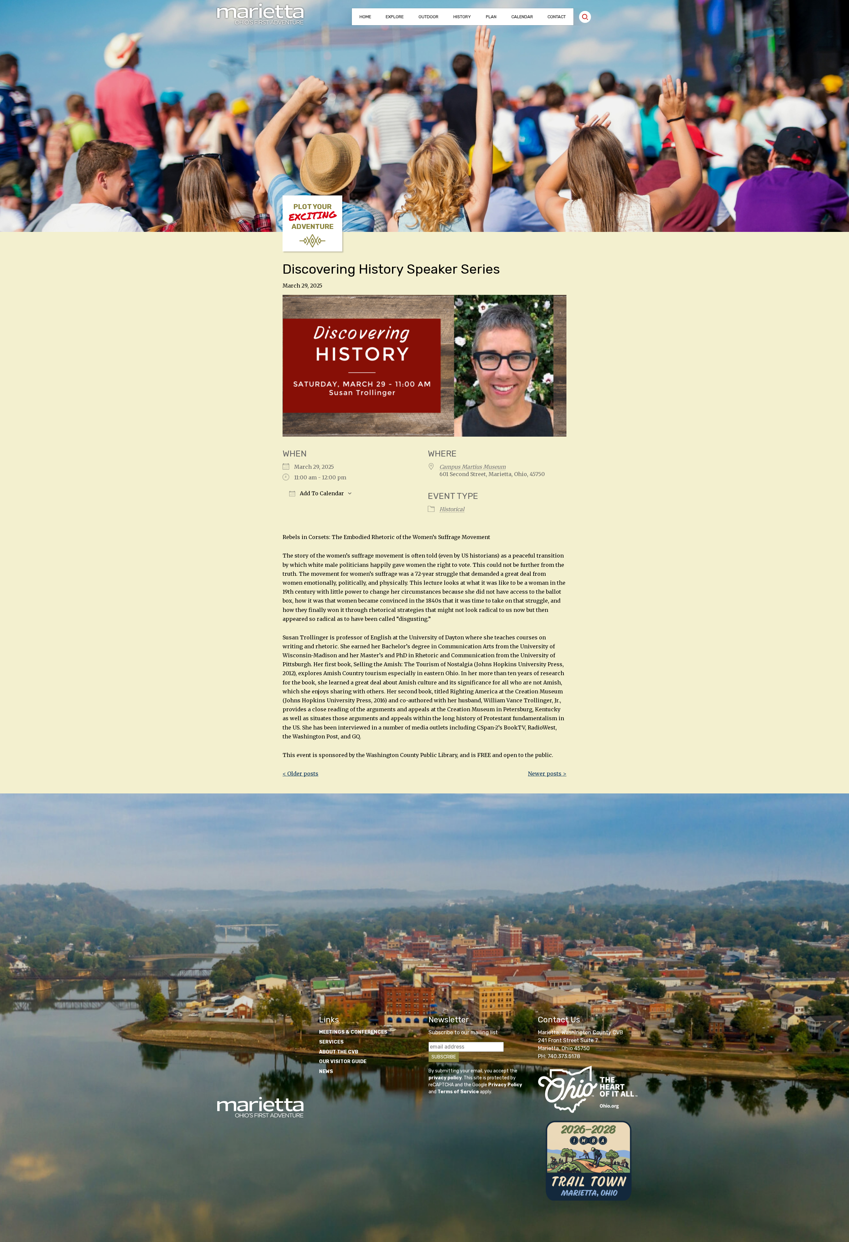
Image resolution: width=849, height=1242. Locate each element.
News (326, 1071)
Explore (395, 16)
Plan (491, 16)
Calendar (522, 16)
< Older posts (300, 773)
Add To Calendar (321, 493)
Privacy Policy (505, 1085)
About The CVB (338, 1052)
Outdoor (428, 16)
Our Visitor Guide (342, 1061)
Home (365, 16)
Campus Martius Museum (472, 466)
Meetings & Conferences (353, 1032)
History (462, 16)
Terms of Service (458, 1092)
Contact (557, 16)
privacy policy (445, 1078)
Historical (451, 509)
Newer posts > (547, 773)
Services (331, 1042)
